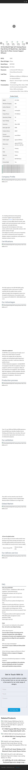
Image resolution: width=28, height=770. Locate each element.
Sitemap (17, 767)
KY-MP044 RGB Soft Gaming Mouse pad (14, 737)
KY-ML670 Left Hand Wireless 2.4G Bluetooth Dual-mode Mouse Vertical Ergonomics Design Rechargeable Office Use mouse (14, 750)
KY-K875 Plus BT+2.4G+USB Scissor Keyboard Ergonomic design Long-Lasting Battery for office (14, 761)
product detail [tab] (14, 96)
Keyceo (10, 219)
